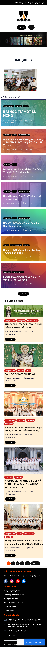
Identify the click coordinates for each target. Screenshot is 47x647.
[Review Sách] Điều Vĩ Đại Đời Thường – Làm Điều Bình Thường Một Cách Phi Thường (23, 142)
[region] (23, 39)
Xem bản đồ (23, 626)
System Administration (13, 120)
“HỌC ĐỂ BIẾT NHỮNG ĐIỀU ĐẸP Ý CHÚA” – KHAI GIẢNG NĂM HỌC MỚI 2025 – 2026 (23, 484)
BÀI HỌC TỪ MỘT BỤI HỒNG (20, 374)
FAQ (16, 3)
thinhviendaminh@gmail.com (19, 631)
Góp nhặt (19, 106)
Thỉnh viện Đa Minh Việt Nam (16, 645)
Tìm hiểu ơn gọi (32, 321)
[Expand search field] (31, 27)
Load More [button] (23, 294)
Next (34, 563)
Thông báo (21, 321)
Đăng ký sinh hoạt (25, 3)
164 (27, 563)
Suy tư (26, 106)
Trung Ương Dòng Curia (12, 591)
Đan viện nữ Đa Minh (11, 599)
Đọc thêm (9, 339)
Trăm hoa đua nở (24, 134)
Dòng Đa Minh (8, 106)
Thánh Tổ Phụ (29, 534)
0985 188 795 (13, 635)
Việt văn (26, 245)
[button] (21, 44)
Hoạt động (21, 420)
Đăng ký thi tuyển (38, 3)
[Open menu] (12, 27)
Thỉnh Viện (30, 420)
